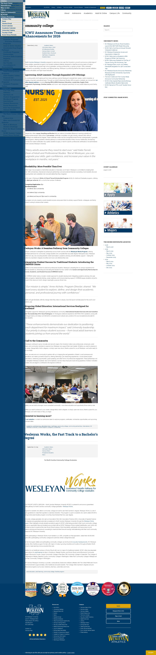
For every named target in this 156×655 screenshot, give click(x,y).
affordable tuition (46, 426)
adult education (30, 571)
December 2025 (111, 257)
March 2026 (109, 247)
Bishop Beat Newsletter (60, 630)
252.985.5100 (29, 622)
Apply (118, 606)
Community (126, 13)
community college (62, 426)
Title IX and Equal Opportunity (62, 620)
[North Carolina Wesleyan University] (38, 16)
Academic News (48, 45)
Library (53, 7)
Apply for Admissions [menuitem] (8, 12)
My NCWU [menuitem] (4, 14)
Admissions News (47, 47)
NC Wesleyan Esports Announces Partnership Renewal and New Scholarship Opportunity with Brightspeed (118, 73)
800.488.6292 (29, 624)
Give (118, 621)
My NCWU (47, 7)
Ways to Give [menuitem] (5, 8)
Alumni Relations (58, 628)
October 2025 (110, 255)
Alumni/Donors (78, 7)
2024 (106, 259)
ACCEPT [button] (150, 652)
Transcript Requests (59, 638)
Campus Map (28, 630)
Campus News (46, 51)
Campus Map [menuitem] (6, 19)
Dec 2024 (109, 267)
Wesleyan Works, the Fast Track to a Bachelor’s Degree (60, 436)
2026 (106, 245)
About (66, 13)
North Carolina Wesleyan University (35, 62)
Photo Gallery (84, 632)
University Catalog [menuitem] (8, 30)
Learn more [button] (70, 652)
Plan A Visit (118, 616)
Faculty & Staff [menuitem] (7, 32)
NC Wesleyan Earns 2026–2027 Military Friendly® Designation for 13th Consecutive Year (117, 66)
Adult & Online (101, 13)
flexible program (59, 571)
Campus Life (115, 13)
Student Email (57, 617)
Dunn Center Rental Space (87, 630)
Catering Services (85, 626)
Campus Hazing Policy (60, 622)
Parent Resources (85, 613)
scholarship (57, 427)
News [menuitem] (4, 21)
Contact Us (28, 628)
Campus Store (84, 609)
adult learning (37, 426)
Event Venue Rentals (86, 628)
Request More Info (58, 611)
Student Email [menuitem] (7, 23)
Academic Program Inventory (61, 634)
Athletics (59, 7)
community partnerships (75, 426)
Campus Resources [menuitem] (7, 17)
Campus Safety (84, 611)
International (86, 426)
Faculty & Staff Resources (60, 624)
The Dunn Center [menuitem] (6, 3)
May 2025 (109, 253)
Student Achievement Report (61, 632)
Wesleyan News (84, 622)
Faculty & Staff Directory (86, 617)
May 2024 (109, 263)
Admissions (76, 13)
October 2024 (110, 265)
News (55, 615)
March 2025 (109, 251)
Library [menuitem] (3, 10)
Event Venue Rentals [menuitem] (9, 35)
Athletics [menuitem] (4, 1)
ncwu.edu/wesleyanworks (79, 542)
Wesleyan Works (68, 506)
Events (55, 613)
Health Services (84, 619)
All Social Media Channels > (38, 639)
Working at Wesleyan (59, 640)
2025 (106, 249)
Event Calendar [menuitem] (7, 26)
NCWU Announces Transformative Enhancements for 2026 (50, 34)
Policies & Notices (58, 619)
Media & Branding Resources (61, 626)
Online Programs (42, 427)
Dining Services (84, 624)
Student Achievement (90, 7)
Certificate (54, 426)
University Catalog (58, 609)
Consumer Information (60, 636)
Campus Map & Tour (85, 607)
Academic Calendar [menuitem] (9, 28)
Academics (88, 13)
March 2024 (109, 261)
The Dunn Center (67, 7)
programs (50, 427)
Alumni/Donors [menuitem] (6, 5)
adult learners (39, 552)
